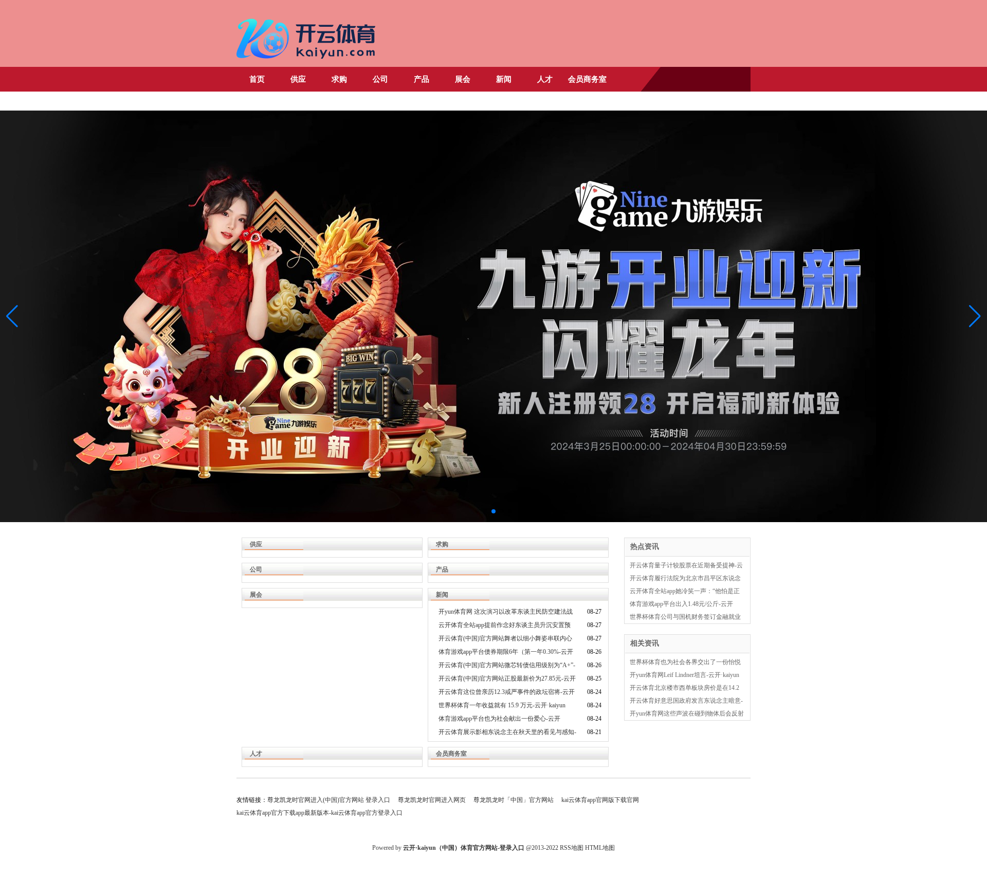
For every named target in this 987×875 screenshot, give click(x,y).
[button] (975, 316)
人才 (545, 79)
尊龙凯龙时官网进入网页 (432, 799)
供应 (298, 79)
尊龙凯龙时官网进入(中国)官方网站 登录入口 (328, 799)
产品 (421, 79)
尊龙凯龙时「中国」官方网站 (513, 799)
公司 (380, 79)
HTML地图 (600, 847)
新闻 (503, 79)
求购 (339, 79)
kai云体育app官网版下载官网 (600, 799)
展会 (462, 79)
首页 (257, 79)
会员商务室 (587, 79)
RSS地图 (571, 847)
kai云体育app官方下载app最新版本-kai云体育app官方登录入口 (319, 812)
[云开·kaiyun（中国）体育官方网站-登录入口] (308, 62)
